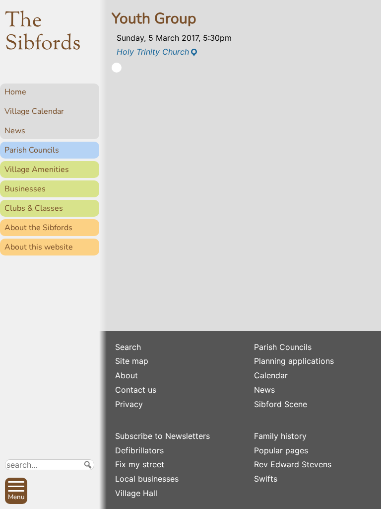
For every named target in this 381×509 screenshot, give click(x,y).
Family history (280, 436)
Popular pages (281, 450)
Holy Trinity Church (153, 52)
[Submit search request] (88, 465)
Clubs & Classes (33, 208)
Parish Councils (31, 150)
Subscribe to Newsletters (162, 436)
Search (128, 347)
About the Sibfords (38, 227)
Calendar (271, 375)
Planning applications (294, 361)
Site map (131, 361)
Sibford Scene (280, 404)
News (14, 130)
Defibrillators (139, 450)
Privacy (129, 404)
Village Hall (136, 493)
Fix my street (139, 464)
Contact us (135, 390)
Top (87, 497)
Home (15, 91)
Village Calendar (34, 111)
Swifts (265, 479)
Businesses (25, 188)
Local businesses (147, 479)
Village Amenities (36, 169)
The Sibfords (43, 32)
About (126, 375)
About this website (38, 247)
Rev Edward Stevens (292, 464)
